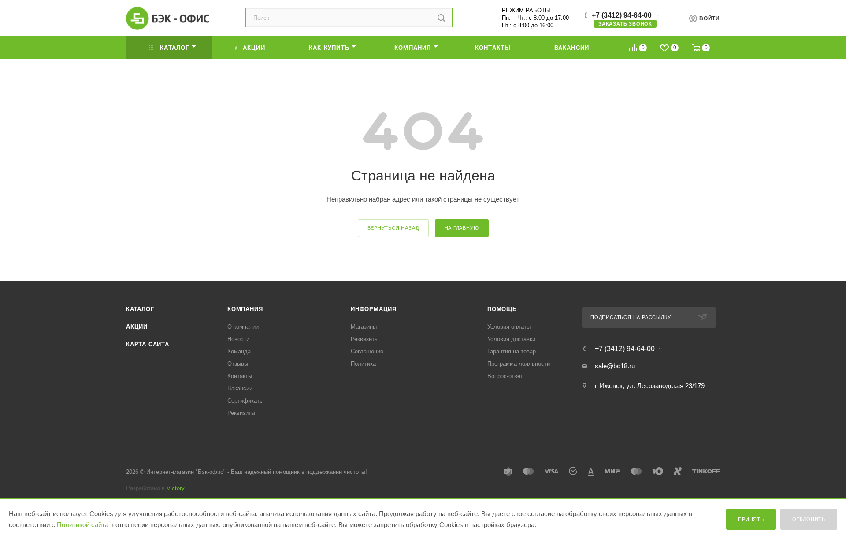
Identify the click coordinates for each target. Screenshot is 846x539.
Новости (238, 339)
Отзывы (237, 363)
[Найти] (441, 17)
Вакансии (239, 388)
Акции (137, 326)
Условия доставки (511, 339)
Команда (239, 351)
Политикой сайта (82, 524)
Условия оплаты (509, 326)
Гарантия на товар (511, 351)
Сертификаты (245, 400)
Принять (751, 519)
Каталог (140, 309)
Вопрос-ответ (505, 376)
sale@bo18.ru (615, 366)
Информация (374, 309)
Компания (245, 309)
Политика (363, 363)
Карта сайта (147, 344)
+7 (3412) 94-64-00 (622, 15)
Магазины (364, 326)
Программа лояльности (518, 363)
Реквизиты (241, 413)
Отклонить (808, 519)
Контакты (239, 376)
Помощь (502, 309)
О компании (243, 326)
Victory (176, 488)
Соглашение (367, 351)
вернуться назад (393, 228)
